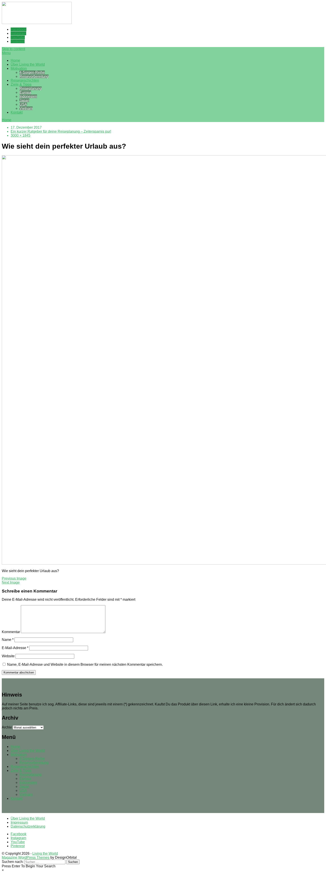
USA (23, 104)
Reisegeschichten (25, 80)
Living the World (45, 853)
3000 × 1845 (20, 135)
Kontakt (17, 112)
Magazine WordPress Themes (25, 857)
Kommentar (11, 632)
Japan (24, 100)
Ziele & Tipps (21, 84)
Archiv (7, 727)
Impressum (19, 822)
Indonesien (28, 96)
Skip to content (13, 49)
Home (15, 60)
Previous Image (14, 578)
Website (8, 656)
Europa (25, 92)
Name (8, 640)
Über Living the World (28, 64)
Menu (6, 53)
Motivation (19, 68)
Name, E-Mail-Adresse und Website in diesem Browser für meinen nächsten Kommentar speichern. (85, 664)
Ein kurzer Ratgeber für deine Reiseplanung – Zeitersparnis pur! (61, 131)
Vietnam (26, 108)
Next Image (11, 582)
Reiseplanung (31, 88)
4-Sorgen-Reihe (32, 72)
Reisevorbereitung (34, 76)
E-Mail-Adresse (15, 648)
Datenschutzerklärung (28, 826)
